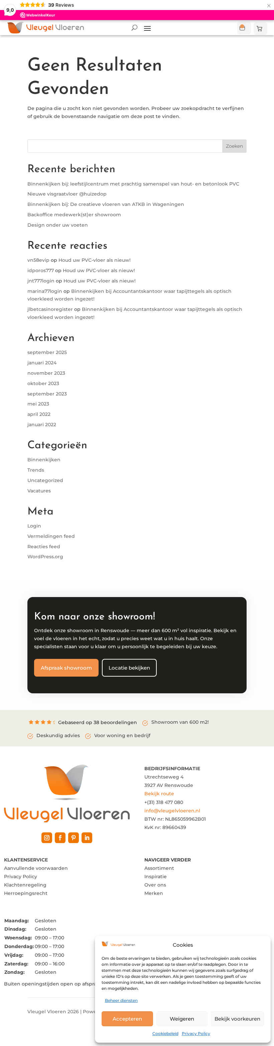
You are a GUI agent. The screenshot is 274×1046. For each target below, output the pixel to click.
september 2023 (47, 394)
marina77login (44, 291)
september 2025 (47, 352)
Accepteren (127, 1019)
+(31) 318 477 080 (163, 802)
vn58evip (38, 260)
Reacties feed (43, 547)
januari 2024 (41, 363)
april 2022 (38, 414)
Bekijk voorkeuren (237, 1019)
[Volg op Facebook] (60, 837)
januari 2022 (41, 425)
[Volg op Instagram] (46, 837)
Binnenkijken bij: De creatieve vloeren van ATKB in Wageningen (105, 204)
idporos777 (40, 270)
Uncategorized (45, 480)
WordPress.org (45, 557)
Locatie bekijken (129, 668)
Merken (153, 893)
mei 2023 (38, 404)
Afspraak (244, 27)
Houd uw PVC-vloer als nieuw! (94, 260)
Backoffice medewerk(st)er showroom (74, 215)
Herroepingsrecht (25, 893)
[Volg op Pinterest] (73, 837)
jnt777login (40, 281)
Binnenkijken (43, 460)
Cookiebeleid (165, 1033)
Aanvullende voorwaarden (36, 868)
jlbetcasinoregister (50, 309)
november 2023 (46, 373)
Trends (35, 470)
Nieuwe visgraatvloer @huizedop (67, 194)
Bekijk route (159, 794)
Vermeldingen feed (51, 536)
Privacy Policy (196, 1033)
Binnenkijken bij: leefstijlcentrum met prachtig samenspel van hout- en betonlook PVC (133, 184)
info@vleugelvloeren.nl (172, 811)
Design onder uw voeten (57, 225)
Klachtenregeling (25, 885)
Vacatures (39, 491)
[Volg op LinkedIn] (87, 837)
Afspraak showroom (66, 668)
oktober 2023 (43, 383)
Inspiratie (155, 877)
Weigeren (182, 1019)
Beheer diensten (121, 1000)
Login (34, 526)
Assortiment (159, 868)
